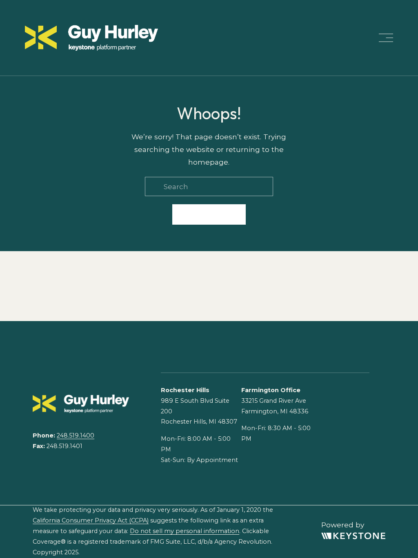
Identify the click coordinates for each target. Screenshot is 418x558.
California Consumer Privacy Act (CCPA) (91, 520)
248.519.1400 (75, 435)
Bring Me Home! (209, 214)
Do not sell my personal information (184, 531)
